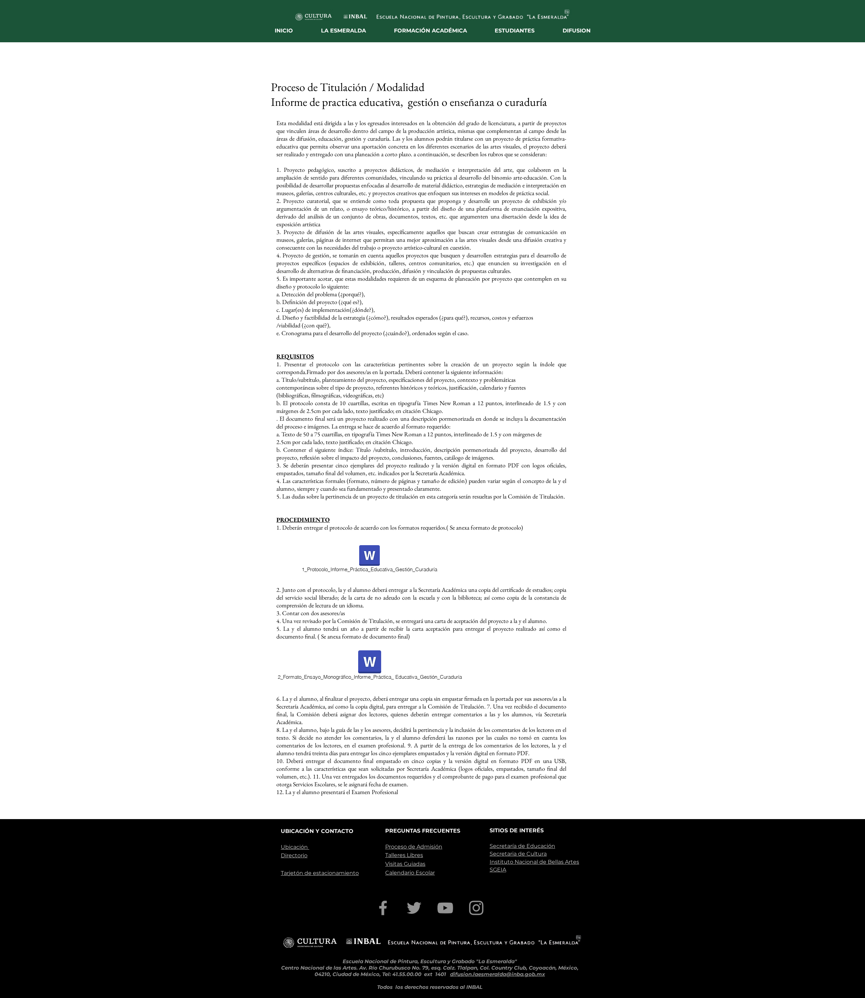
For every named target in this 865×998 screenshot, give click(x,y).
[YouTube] (445, 908)
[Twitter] (414, 908)
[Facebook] (383, 908)
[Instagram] (476, 908)
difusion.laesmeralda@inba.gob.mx (497, 974)
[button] (344, 30)
